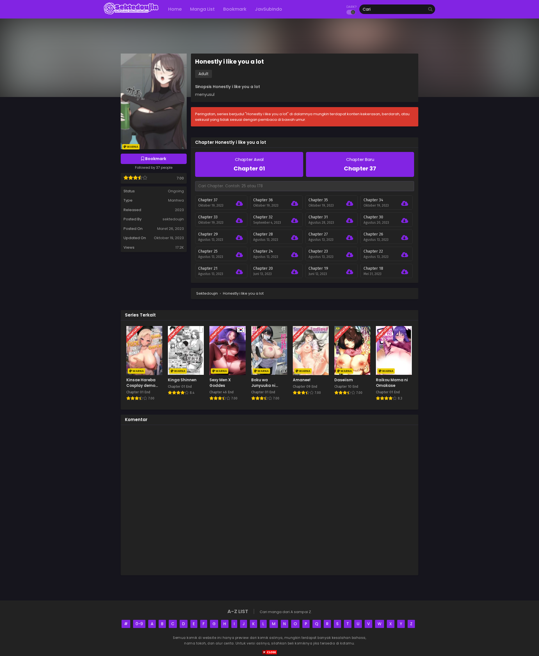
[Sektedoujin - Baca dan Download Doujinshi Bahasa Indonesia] (131, 14)
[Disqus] (269, 499)
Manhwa (176, 200)
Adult (203, 74)
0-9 (139, 624)
